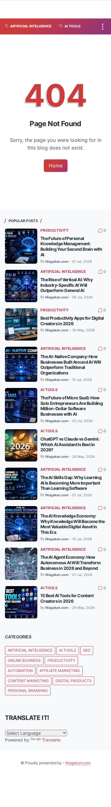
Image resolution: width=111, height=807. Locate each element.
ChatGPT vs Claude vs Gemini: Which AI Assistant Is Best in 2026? (69, 444)
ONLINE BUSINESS (24, 660)
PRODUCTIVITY (54, 230)
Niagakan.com (77, 763)
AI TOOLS (49, 389)
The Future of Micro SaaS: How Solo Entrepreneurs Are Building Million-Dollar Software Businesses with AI (71, 406)
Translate (51, 739)
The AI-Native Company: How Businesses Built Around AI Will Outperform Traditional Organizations (70, 365)
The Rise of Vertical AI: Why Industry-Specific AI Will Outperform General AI (66, 285)
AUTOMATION (20, 670)
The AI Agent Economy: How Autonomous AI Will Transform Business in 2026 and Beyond (70, 562)
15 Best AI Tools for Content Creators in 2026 (66, 598)
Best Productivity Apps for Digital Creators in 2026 (72, 320)
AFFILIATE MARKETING (59, 670)
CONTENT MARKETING (28, 680)
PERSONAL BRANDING (28, 690)
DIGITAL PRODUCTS (74, 680)
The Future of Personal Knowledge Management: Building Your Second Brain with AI (71, 247)
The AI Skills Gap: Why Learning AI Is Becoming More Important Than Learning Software (70, 483)
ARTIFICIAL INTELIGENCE (63, 271)
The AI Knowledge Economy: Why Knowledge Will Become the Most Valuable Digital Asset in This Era (72, 524)
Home (56, 165)
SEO (86, 650)
